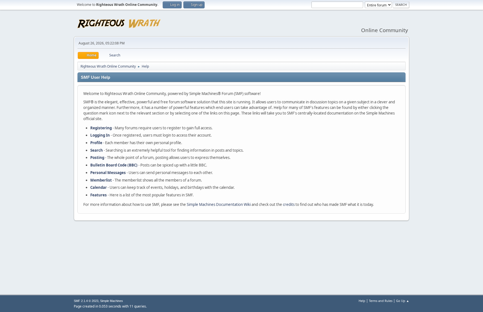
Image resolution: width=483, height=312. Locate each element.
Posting (97, 157)
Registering (101, 127)
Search (96, 150)
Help (362, 301)
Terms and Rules (380, 301)
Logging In (100, 135)
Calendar (98, 187)
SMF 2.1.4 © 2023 (86, 301)
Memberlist (101, 180)
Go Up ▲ (402, 301)
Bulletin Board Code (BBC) (114, 165)
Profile (96, 142)
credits (289, 204)
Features (98, 194)
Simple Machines (111, 301)
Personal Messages (108, 172)
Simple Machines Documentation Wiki (219, 204)
